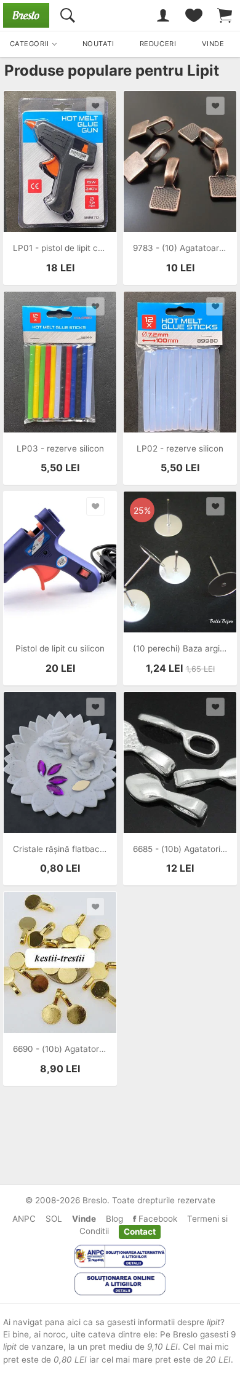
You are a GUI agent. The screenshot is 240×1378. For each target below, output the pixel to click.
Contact (140, 1231)
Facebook (156, 1219)
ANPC (24, 1219)
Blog (114, 1219)
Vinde (84, 1219)
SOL (54, 1219)
